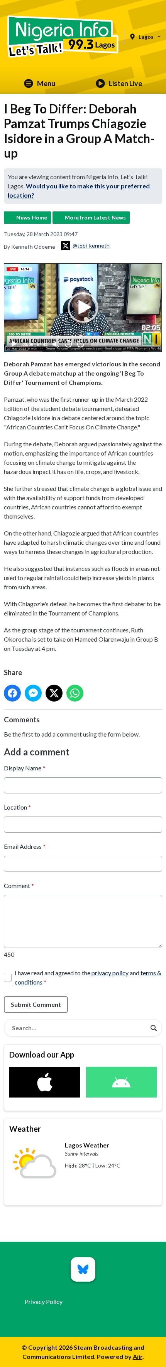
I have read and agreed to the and (88, 977)
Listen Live (125, 83)
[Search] (153, 1028)
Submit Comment (36, 1004)
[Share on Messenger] (33, 693)
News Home (31, 217)
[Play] (14, 344)
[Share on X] (54, 693)
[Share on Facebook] (12, 693)
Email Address (25, 846)
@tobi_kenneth (91, 245)
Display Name (24, 768)
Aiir (137, 1356)
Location (17, 807)
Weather (25, 1128)
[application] (83, 307)
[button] (83, 307)
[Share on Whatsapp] (74, 693)
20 (68, 344)
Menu (46, 83)
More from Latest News (95, 217)
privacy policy (110, 972)
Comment (19, 885)
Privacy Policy (44, 1301)
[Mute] (56, 344)
